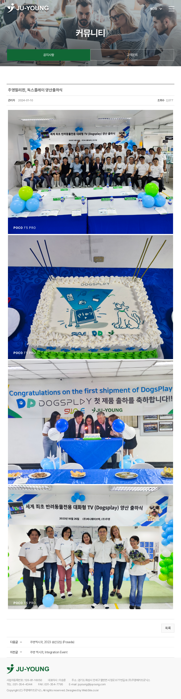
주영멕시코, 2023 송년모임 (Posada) (52, 642)
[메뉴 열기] (171, 9)
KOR (153, 9)
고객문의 (132, 55)
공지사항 (48, 55)
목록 (168, 628)
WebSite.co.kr (90, 690)
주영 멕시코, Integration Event (49, 652)
